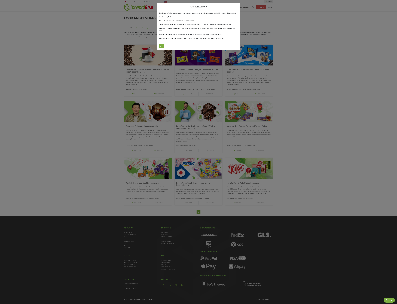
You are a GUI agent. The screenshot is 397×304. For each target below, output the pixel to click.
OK (161, 46)
